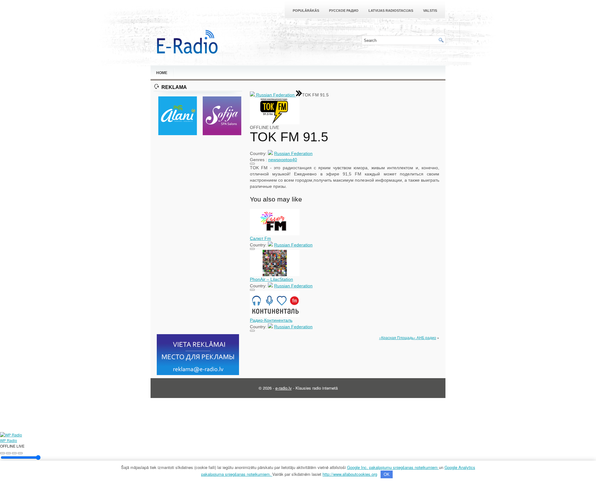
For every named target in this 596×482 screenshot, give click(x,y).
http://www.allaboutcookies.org (350, 474)
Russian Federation (275, 94)
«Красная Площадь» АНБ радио (407, 337)
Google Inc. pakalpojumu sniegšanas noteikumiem (393, 467)
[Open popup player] (20, 453)
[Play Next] (14, 453)
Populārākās (306, 10)
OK (387, 474)
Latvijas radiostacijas (390, 10)
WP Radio (8, 440)
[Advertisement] (198, 235)
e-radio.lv (283, 388)
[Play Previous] (2, 453)
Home (161, 73)
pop (282, 159)
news (273, 159)
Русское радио (344, 10)
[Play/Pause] (8, 453)
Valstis (430, 10)
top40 (291, 159)
